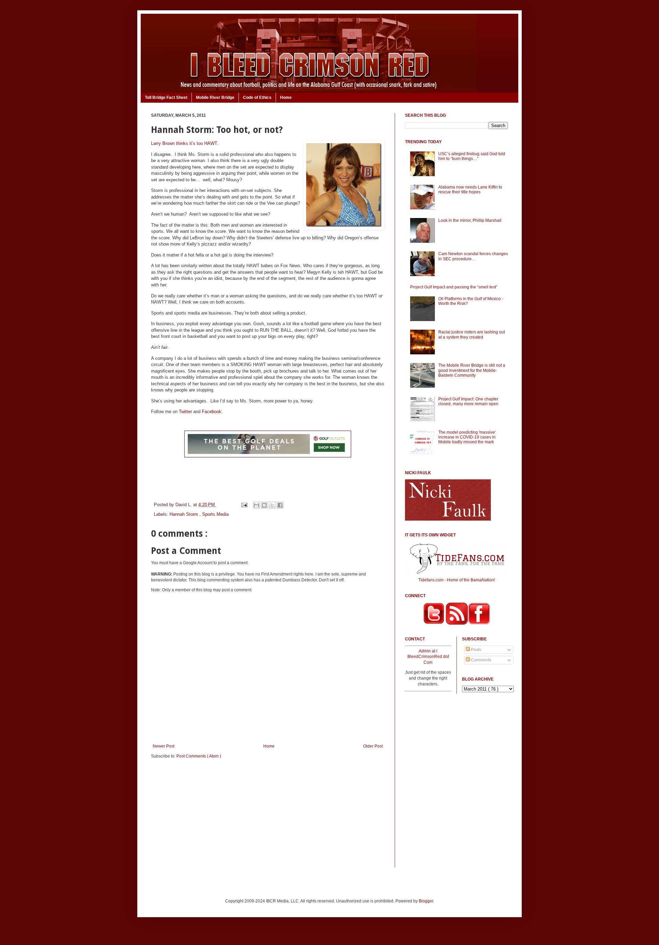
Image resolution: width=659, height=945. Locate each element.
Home (286, 97)
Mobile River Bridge (215, 97)
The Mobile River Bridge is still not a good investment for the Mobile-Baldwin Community (471, 370)
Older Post (373, 746)
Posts (475, 649)
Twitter (185, 411)
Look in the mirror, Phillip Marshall (469, 220)
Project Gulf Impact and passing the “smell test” (453, 287)
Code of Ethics (257, 97)
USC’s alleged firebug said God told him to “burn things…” (471, 156)
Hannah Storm (184, 514)
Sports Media (215, 514)
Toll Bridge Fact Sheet (166, 97)
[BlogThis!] (264, 505)
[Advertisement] (267, 818)
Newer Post (163, 746)
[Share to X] (272, 505)
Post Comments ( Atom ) (198, 756)
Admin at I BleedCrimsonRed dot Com (428, 657)
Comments (480, 660)
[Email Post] (244, 504)
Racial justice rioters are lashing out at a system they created (471, 334)
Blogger (426, 901)
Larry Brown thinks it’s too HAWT (184, 143)
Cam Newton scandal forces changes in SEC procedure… (473, 256)
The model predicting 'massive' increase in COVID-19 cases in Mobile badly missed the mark (467, 437)
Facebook (211, 411)
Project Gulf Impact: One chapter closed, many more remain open (468, 401)
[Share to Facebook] (280, 505)
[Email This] (256, 505)
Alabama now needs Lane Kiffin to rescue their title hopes (470, 189)
